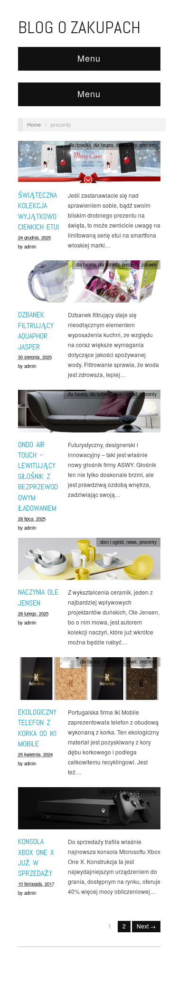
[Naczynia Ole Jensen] (89, 561)
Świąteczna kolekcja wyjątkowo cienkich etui (38, 211)
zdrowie (149, 264)
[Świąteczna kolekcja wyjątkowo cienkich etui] (89, 164)
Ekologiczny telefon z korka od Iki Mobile (37, 728)
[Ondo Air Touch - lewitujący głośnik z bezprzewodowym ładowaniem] (89, 414)
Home (34, 124)
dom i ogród (125, 394)
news (131, 542)
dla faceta (103, 145)
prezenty (148, 145)
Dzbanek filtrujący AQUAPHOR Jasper (36, 330)
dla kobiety (126, 145)
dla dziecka (79, 145)
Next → (146, 926)
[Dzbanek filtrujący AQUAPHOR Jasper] (89, 284)
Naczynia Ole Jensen (38, 597)
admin (30, 246)
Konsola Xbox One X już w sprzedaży (36, 857)
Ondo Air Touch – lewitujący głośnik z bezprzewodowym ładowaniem (38, 476)
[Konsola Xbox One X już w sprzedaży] (89, 811)
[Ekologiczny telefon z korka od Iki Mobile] (89, 681)
